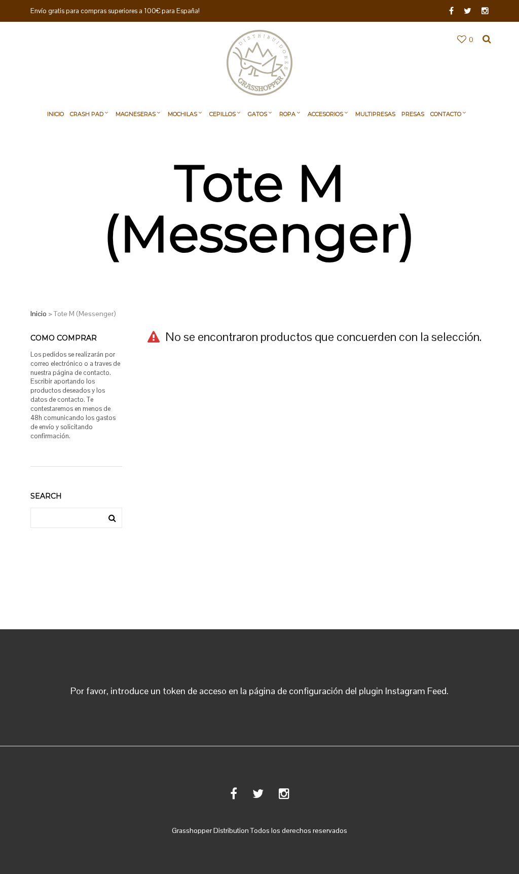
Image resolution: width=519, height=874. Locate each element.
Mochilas (182, 114)
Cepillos (222, 114)
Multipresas (375, 114)
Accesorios (325, 114)
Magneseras (136, 114)
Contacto (445, 114)
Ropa (287, 114)
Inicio (55, 114)
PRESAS (412, 114)
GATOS (257, 114)
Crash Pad (86, 114)
